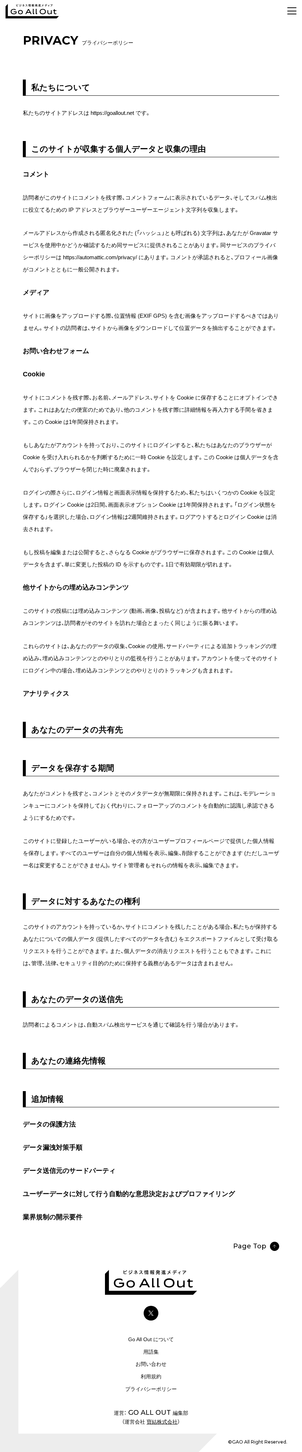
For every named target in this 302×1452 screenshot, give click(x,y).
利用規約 (151, 1376)
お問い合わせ (151, 1364)
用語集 (151, 1352)
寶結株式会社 (162, 1422)
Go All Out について (151, 1339)
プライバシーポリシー (151, 1389)
